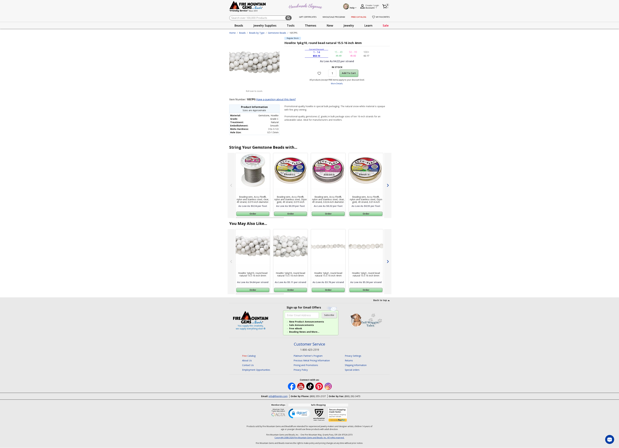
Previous (231, 185)
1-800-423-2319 (309, 350)
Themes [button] (310, 25)
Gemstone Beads (277, 32)
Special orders (352, 369)
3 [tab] (336, 219)
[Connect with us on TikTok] (310, 386)
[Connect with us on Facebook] (292, 386)
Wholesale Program (334, 16)
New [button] (330, 25)
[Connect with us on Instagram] (328, 386)
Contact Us (248, 365)
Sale (386, 25)
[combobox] (260, 17)
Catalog (248, 355)
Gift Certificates (308, 16)
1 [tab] (237, 219)
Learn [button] (368, 25)
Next (387, 185)
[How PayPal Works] (337, 415)
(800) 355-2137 (318, 396)
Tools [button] (291, 25)
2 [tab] (287, 219)
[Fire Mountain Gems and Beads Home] (247, 6)
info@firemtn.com (278, 396)
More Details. (337, 83)
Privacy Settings (353, 355)
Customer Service (309, 344)
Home (232, 32)
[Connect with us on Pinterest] (319, 386)
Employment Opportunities (256, 369)
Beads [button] (238, 25)
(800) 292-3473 (352, 396)
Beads (242, 32)
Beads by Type (257, 32)
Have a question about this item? (276, 99)
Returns (349, 360)
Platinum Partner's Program (308, 355)
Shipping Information (356, 365)
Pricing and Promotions (306, 365)
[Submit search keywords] (288, 17)
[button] (299, 413)
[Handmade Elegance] (305, 6)
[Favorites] (320, 73)
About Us (247, 360)
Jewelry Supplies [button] (264, 25)
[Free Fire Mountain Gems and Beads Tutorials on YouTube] (301, 386)
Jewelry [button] (349, 25)
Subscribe (329, 315)
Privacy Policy (301, 369)
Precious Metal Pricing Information (312, 360)
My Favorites (383, 16)
